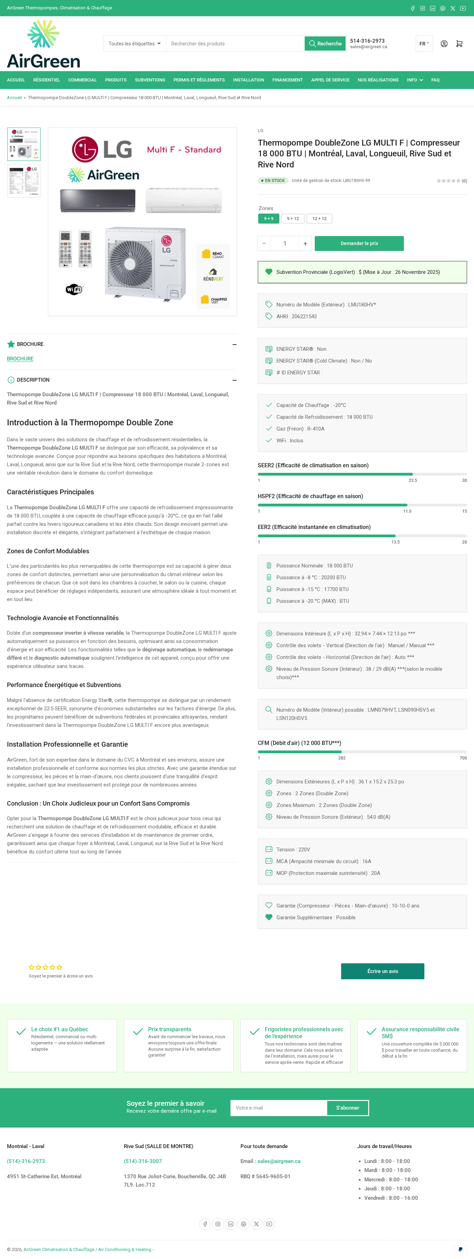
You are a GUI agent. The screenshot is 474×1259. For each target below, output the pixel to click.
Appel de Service (330, 80)
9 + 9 (268, 218)
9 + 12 (293, 218)
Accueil (16, 80)
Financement (287, 80)
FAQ (435, 80)
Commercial (82, 80)
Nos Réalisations (378, 80)
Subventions (150, 80)
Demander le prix (359, 243)
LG (260, 130)
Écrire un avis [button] (382, 971)
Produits (116, 80)
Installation (248, 80)
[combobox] (256, 43)
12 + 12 (319, 218)
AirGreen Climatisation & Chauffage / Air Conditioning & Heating (87, 1249)
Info (412, 80)
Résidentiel (46, 80)
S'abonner (347, 1108)
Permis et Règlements (199, 80)
